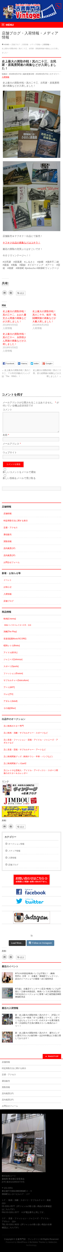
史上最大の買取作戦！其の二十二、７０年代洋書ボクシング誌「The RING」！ (16, 373)
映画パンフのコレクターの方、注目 (17, 625)
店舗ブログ (9, 601)
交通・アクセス (11, 527)
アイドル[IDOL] (10, 652)
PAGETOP (53, 1056)
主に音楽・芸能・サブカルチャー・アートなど (25, 749)
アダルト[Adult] (10, 701)
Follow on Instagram (42, 943)
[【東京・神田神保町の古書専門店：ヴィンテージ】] (31, 16)
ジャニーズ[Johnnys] (13, 659)
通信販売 (8, 534)
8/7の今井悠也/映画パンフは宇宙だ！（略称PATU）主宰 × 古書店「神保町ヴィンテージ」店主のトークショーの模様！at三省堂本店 (37, 976)
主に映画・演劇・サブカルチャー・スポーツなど (26, 733)
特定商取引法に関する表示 (16, 520)
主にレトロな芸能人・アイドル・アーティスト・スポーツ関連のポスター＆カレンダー (31, 771)
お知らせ (8, 587)
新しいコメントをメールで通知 (19, 472)
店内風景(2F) (9, 555)
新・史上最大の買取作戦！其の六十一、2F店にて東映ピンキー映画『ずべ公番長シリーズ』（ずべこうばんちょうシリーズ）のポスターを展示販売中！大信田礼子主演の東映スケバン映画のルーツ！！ (37, 1020)
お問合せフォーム (12, 562)
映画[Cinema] (10, 619)
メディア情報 (14, 851)
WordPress (22, 1242)
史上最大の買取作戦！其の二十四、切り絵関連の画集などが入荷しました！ (47, 373)
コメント (7, 409)
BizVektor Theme (37, 1242)
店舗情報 (8, 513)
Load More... (17, 943)
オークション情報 (16, 844)
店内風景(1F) (9, 548)
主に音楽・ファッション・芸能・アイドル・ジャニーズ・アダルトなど (31, 741)
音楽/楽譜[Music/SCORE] (15, 638)
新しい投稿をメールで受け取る (19, 478)
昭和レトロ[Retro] (12, 645)
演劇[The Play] (10, 631)
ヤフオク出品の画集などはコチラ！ (21, 242)
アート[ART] (9, 687)
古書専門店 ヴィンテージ (28, 1239)
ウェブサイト (10, 452)
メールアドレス (12, 443)
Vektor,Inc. (52, 1242)
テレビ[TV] (8, 694)
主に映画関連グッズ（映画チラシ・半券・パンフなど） (29, 756)
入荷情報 (5, 77)
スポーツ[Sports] (11, 666)
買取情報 (8, 541)
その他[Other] (10, 708)
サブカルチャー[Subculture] (16, 680)
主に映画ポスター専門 (14, 726)
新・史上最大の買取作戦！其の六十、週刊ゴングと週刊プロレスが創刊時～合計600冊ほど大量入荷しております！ (38, 1035)
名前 (6, 435)
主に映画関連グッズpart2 (15, 763)
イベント (8, 580)
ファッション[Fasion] (13, 673)
